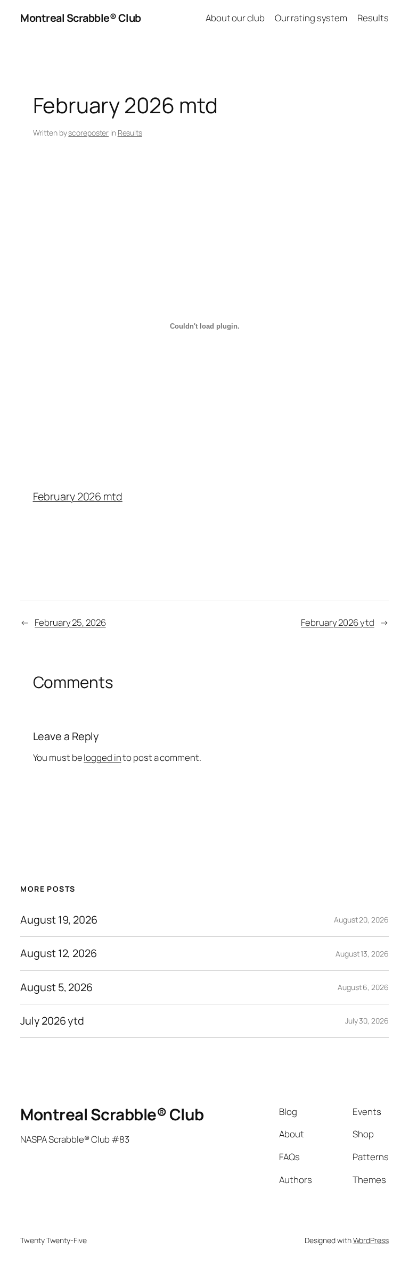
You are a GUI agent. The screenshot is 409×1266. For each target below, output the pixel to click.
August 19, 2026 (58, 920)
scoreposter (88, 133)
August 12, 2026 (58, 953)
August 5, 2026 (56, 987)
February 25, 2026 (70, 622)
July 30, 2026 (367, 1021)
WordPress (371, 1240)
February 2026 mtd (77, 496)
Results (130, 133)
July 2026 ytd (52, 1021)
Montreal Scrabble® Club (80, 18)
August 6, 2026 (363, 987)
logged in (102, 757)
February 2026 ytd (337, 622)
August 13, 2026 (362, 954)
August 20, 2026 (361, 920)
